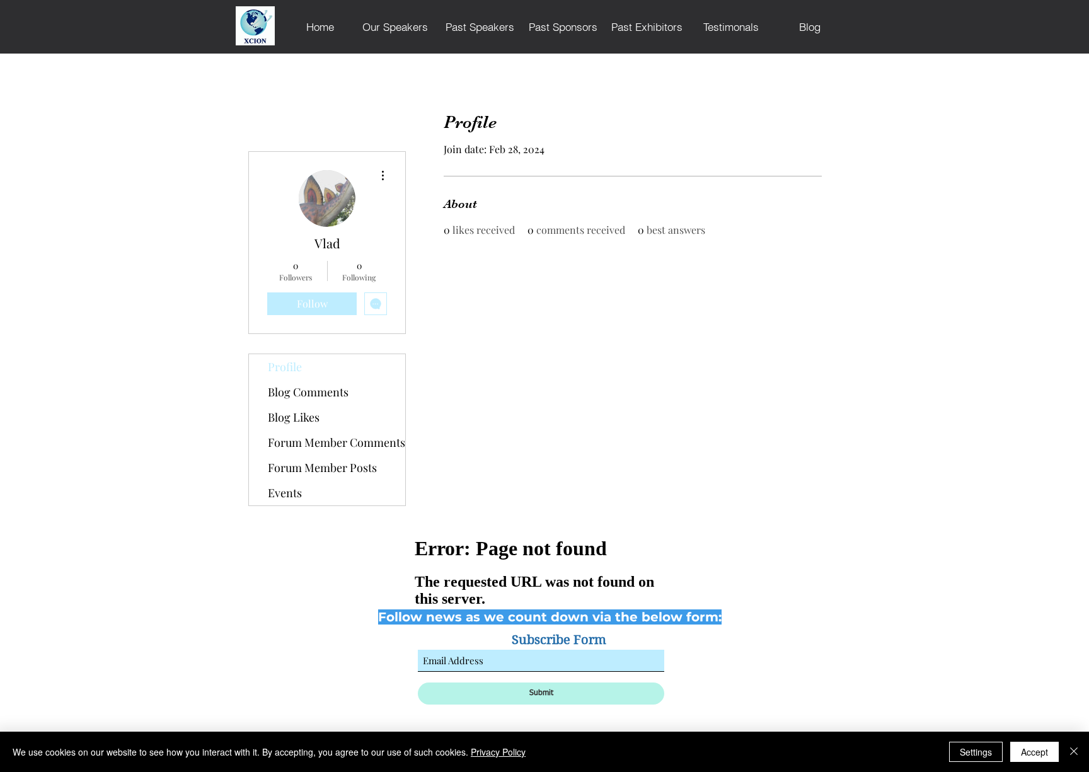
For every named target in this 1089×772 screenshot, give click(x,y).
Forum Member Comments (336, 442)
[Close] (1073, 752)
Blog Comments (308, 392)
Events (285, 492)
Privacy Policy (498, 752)
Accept (1034, 752)
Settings (976, 752)
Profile (285, 366)
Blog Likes (294, 417)
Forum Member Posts (322, 467)
